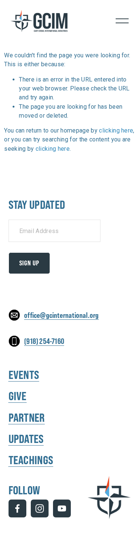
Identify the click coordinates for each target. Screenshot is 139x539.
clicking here (116, 130)
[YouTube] (62, 508)
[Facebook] (17, 508)
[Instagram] (40, 508)
